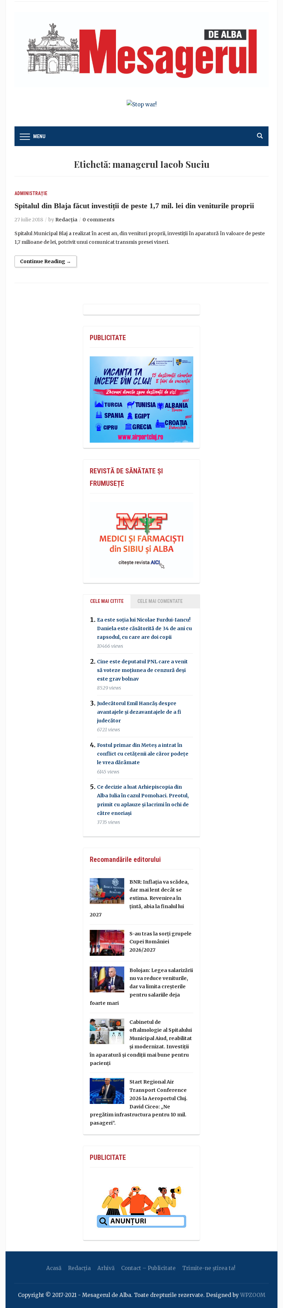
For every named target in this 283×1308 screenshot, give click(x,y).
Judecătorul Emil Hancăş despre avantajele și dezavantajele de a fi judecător (139, 712)
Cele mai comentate (160, 601)
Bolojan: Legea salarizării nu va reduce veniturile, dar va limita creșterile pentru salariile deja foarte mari (141, 986)
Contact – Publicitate (148, 1268)
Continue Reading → (45, 261)
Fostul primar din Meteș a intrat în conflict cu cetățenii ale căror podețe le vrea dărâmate (142, 754)
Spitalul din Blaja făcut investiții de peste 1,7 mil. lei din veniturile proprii (134, 205)
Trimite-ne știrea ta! (208, 1268)
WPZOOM (252, 1295)
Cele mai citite (107, 601)
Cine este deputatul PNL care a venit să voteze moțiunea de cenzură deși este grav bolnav (142, 670)
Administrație (30, 193)
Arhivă (106, 1268)
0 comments (98, 220)
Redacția (66, 220)
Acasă (53, 1268)
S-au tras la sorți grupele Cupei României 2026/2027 (160, 942)
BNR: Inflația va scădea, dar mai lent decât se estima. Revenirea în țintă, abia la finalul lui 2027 (139, 898)
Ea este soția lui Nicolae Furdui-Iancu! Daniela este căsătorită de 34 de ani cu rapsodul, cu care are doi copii (144, 628)
